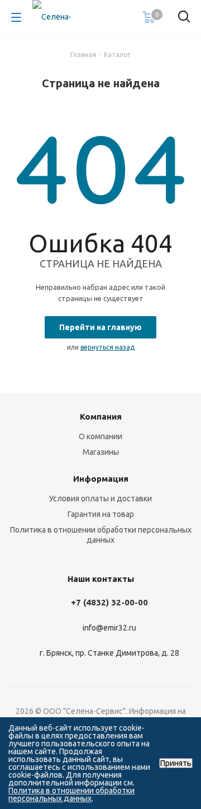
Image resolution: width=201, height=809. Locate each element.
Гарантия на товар (101, 514)
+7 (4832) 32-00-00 (109, 602)
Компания (101, 416)
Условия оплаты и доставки (100, 498)
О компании (100, 436)
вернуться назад (107, 347)
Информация (100, 478)
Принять (176, 763)
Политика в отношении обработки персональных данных (71, 794)
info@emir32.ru (109, 628)
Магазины (101, 452)
